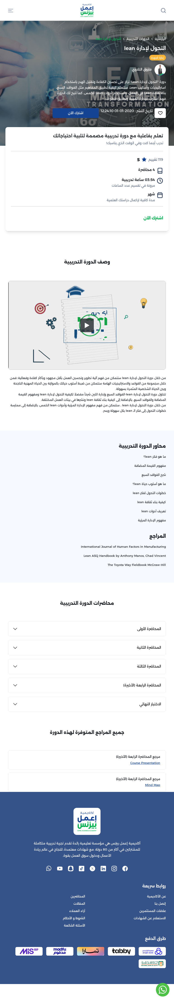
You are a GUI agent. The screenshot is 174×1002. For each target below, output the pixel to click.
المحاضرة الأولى (149, 629)
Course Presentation (145, 763)
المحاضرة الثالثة (149, 666)
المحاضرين (78, 896)
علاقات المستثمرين (152, 911)
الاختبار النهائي (150, 704)
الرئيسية (160, 39)
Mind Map (152, 785)
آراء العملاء (77, 911)
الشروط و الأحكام (74, 918)
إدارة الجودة (157, 57)
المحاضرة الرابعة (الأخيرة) (142, 685)
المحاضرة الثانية (149, 647)
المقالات (79, 903)
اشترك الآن (153, 218)
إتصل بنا (160, 903)
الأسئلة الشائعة (74, 925)
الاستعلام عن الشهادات (150, 918)
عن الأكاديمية (156, 896)
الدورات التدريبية (138, 39)
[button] (10, 10)
